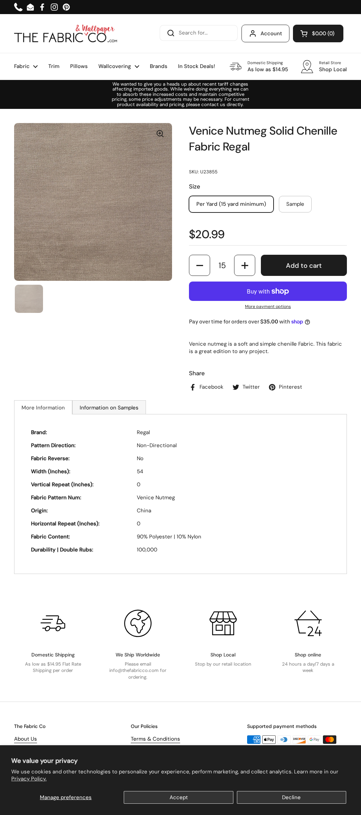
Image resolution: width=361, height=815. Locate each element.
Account (271, 33)
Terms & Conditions (155, 738)
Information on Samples (109, 407)
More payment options (268, 306)
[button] (318, 33)
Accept (179, 797)
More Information (43, 407)
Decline (291, 797)
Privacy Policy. (29, 778)
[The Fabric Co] (65, 33)
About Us (25, 738)
